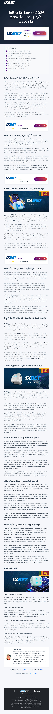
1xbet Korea (25, 669)
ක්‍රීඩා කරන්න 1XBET (40, 125)
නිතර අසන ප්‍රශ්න (11, 70)
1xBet (41, 669)
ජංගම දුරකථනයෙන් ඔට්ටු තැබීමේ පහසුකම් (18, 63)
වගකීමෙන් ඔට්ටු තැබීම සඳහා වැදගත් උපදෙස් (18, 68)
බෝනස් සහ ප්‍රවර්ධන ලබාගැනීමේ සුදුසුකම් (18, 66)
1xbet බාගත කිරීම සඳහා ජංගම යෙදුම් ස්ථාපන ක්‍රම (19, 53)
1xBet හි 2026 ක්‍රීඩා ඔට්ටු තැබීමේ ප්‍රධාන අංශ (18, 56)
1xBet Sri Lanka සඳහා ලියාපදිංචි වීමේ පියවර (18, 51)
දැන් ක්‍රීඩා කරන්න (40, 33)
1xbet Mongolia (32, 673)
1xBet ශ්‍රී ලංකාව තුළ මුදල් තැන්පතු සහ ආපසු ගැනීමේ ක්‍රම (21, 58)
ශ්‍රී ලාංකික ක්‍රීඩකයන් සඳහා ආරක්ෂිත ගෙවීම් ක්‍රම (19, 61)
